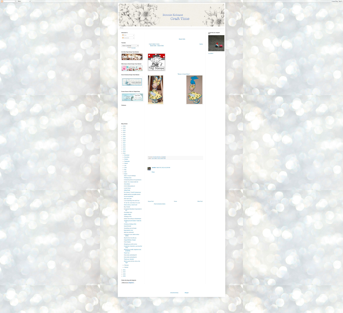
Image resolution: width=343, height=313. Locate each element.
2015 (124, 147)
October (126, 159)
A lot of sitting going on (129, 186)
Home (121, 28)
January (126, 267)
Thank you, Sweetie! (129, 259)
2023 (124, 130)
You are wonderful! (128, 196)
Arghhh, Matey (127, 214)
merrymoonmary (174, 292)
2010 (124, 272)
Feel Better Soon (128, 212)
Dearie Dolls (182, 39)
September (127, 161)
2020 (124, 136)
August (126, 163)
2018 (124, 140)
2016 (124, 145)
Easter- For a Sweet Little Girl (131, 182)
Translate (133, 48)
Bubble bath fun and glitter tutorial (132, 194)
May (125, 169)
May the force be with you (130, 238)
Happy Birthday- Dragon (130, 240)
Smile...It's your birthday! (130, 175)
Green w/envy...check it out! (130, 204)
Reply (153, 172)
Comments (126, 38)
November (127, 157)
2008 (124, 276)
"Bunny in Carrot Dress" (184, 74)
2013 (124, 151)
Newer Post (151, 201)
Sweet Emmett (127, 226)
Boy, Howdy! (127, 207)
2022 (124, 132)
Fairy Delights (127, 242)
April (125, 171)
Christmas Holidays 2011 (130, 224)
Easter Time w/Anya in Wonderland (132, 218)
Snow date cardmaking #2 (130, 255)
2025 (124, 128)
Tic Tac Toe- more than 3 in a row (132, 202)
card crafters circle (156, 158)
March (126, 173)
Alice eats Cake (128, 198)
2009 (124, 274)
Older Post (199, 201)
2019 (124, 138)
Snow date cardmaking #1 (130, 257)
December (127, 155)
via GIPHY (210, 53)
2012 (124, 153)
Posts (124, 35)
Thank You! (126, 253)
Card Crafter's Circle (154, 44)
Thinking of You (127, 216)
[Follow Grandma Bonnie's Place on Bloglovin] (127, 283)
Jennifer (154, 167)
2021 (124, 134)
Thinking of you (127, 177)
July (125, 165)
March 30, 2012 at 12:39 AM (163, 167)
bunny (201, 44)
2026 (124, 126)
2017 (124, 142)
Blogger (187, 292)
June (125, 167)
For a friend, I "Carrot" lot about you (132, 192)
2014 (124, 149)
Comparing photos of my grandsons (132, 179)
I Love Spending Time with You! (131, 200)
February (126, 265)
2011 (124, 270)
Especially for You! (128, 230)
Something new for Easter (130, 228)
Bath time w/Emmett (129, 232)
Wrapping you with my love (130, 244)
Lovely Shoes (127, 188)
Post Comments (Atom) (159, 204)
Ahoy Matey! (127, 184)
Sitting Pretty (127, 190)
